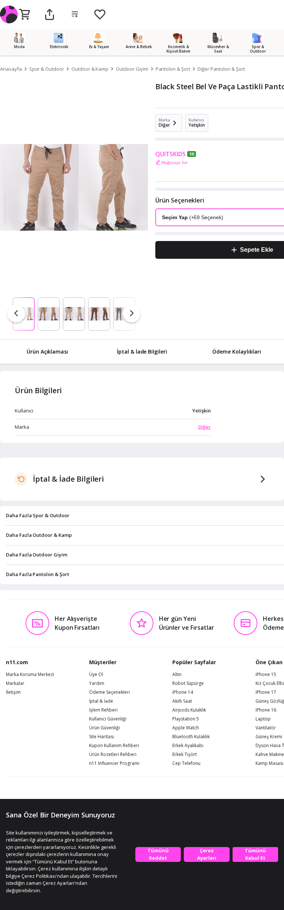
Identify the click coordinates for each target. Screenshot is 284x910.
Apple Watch (185, 728)
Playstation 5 (185, 719)
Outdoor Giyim (132, 69)
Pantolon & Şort (173, 69)
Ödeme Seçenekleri (109, 692)
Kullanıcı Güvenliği (107, 719)
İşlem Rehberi (103, 710)
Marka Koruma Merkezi (30, 675)
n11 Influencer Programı (114, 763)
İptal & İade (101, 701)
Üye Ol (96, 675)
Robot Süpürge (188, 683)
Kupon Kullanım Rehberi (114, 746)
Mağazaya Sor (174, 162)
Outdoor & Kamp (89, 69)
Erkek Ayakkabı (187, 746)
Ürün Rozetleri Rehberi (112, 754)
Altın (177, 675)
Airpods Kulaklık (189, 710)
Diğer (204, 427)
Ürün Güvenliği (104, 728)
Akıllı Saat (182, 701)
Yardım (96, 683)
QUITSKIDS (170, 154)
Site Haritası (101, 737)
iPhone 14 (182, 692)
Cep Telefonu (186, 763)
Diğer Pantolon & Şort (221, 69)
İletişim (13, 692)
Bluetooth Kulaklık (191, 737)
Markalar (15, 683)
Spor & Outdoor (46, 69)
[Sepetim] (24, 15)
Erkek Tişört (184, 754)
